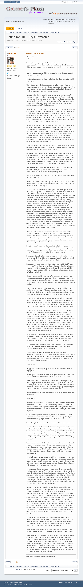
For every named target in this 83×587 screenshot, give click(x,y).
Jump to (48, 570)
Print (75, 47)
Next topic (72, 42)
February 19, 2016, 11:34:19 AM (35, 53)
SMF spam (19, 569)
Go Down (9, 47)
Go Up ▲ (76, 582)
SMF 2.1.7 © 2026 (9, 582)
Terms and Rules (67, 582)
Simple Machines (18, 582)
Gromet (12, 53)
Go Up (8, 562)
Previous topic (62, 42)
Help (60, 582)
